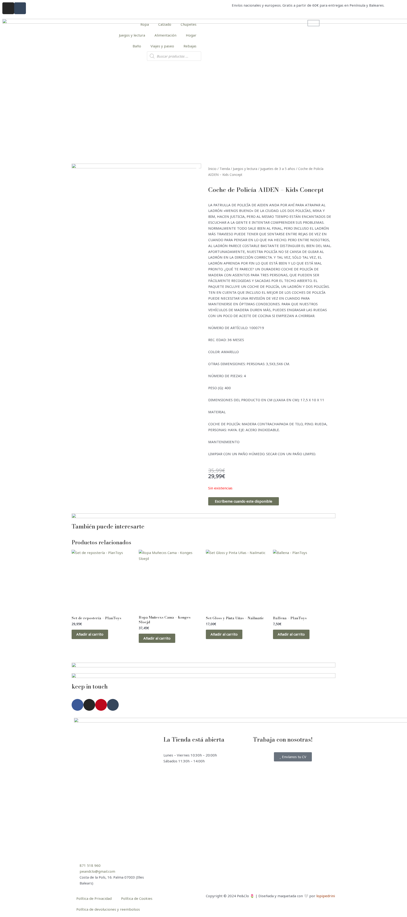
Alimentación (165, 35)
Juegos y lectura (132, 35)
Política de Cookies (136, 898)
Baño (137, 46)
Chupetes (188, 24)
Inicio (212, 168)
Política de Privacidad (94, 898)
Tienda (225, 168)
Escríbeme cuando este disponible (243, 501)
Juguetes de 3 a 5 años (277, 168)
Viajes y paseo (162, 46)
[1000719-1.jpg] (136, 228)
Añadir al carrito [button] (89, 634)
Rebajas (189, 46)
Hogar (191, 35)
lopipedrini (325, 895)
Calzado (164, 24)
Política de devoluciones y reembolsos (108, 909)
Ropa (144, 24)
